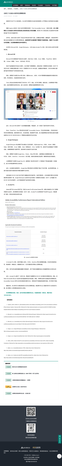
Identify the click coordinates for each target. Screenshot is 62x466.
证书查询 (15, 5)
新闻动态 (27, 5)
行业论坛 (48, 5)
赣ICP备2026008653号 (31, 461)
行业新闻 (16, 8)
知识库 (34, 5)
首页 (21, 5)
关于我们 (54, 5)
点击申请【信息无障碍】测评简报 (31, 457)
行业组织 (41, 5)
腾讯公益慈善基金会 (23, 451)
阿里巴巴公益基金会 (34, 451)
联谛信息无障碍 (14, 451)
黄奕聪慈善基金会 (44, 451)
